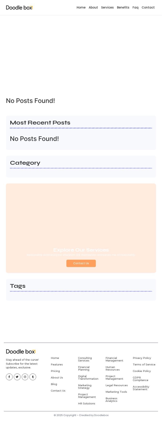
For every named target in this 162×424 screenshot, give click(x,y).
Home (81, 7)
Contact (148, 7)
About (93, 7)
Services (107, 7)
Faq (135, 7)
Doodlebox (101, 415)
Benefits (123, 7)
